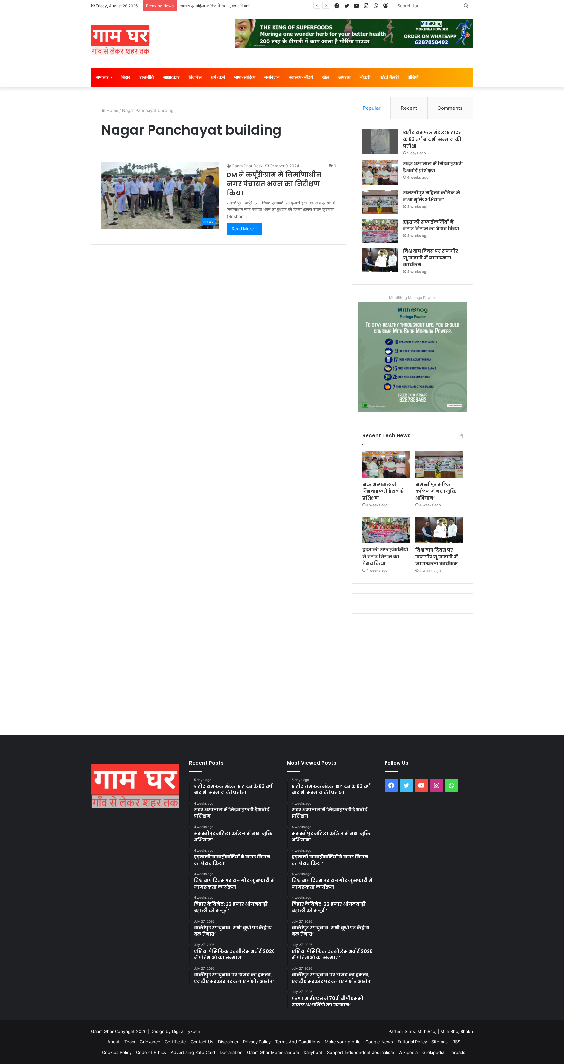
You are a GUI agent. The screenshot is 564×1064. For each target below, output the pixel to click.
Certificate (175, 1041)
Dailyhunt (313, 1052)
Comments (449, 108)
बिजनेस (195, 77)
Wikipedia (408, 1052)
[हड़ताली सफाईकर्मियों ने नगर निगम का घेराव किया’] (380, 231)
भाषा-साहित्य (244, 77)
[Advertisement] (282, 673)
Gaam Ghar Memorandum (273, 1052)
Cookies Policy (117, 1052)
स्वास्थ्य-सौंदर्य (301, 77)
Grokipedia (433, 1052)
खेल (325, 77)
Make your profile (343, 1041)
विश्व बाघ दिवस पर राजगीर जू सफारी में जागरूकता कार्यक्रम (430, 258)
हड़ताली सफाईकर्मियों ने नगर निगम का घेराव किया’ (432, 225)
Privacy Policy (257, 1041)
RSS (456, 1041)
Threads (457, 1052)
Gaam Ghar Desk (247, 165)
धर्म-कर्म (218, 77)
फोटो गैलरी (389, 77)
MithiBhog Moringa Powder (412, 297)
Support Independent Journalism (360, 1052)
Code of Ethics (151, 1052)
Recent (409, 108)
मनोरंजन (272, 77)
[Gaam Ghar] (120, 40)
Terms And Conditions (297, 1041)
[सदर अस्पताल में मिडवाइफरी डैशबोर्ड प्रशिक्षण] (380, 172)
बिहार (125, 77)
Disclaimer (228, 1041)
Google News (379, 1041)
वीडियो (413, 77)
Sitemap (439, 1041)
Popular (372, 108)
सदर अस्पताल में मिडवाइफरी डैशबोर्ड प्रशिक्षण (433, 167)
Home (111, 110)
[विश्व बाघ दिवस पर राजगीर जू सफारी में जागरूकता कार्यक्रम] (380, 260)
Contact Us (202, 1041)
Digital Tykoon (186, 1031)
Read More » (245, 228)
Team (129, 1041)
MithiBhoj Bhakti (456, 1031)
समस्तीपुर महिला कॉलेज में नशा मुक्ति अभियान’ (215, 5)
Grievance (150, 1041)
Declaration (231, 1052)
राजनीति (146, 77)
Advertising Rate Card (193, 1052)
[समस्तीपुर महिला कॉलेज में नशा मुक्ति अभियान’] (380, 202)
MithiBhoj (426, 1031)
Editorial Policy (412, 1041)
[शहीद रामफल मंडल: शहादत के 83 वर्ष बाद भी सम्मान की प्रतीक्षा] (380, 141)
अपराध (344, 77)
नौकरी (365, 77)
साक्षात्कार (171, 77)
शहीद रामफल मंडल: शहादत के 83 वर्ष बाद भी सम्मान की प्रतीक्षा (432, 139)
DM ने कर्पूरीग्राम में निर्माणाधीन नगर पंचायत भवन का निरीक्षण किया (274, 184)
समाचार (102, 77)
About (113, 1041)
